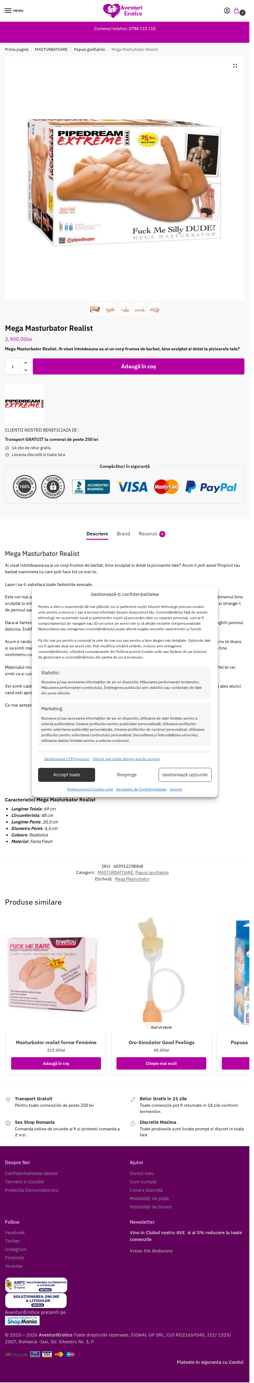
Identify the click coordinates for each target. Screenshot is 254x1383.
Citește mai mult (161, 1063)
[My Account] (227, 11)
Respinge (127, 775)
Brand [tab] (123, 533)
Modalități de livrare (151, 1207)
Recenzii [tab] (151, 533)
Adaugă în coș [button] (56, 1063)
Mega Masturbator (132, 879)
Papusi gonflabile (89, 49)
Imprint (176, 789)
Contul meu (142, 1173)
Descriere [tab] (97, 533)
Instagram (16, 1249)
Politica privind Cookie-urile (90, 789)
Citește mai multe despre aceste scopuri (126, 758)
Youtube (13, 1266)
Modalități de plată (149, 1198)
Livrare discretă (146, 1190)
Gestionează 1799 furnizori (67, 758)
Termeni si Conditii (24, 1182)
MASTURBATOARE (51, 49)
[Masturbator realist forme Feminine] (56, 973)
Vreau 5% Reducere (151, 1251)
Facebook (15, 1232)
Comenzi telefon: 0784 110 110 (124, 28)
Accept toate (66, 775)
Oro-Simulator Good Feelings (162, 1042)
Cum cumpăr (143, 1182)
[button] (237, 11)
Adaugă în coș (138, 366)
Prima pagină (16, 49)
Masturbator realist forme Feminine (56, 1042)
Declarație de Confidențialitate (141, 789)
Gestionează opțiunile (185, 775)
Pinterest (14, 1258)
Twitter (12, 1241)
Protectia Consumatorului (32, 1190)
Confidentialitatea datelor (31, 1173)
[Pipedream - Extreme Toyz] (24, 403)
